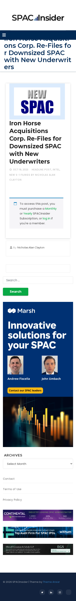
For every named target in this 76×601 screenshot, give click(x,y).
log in (46, 218)
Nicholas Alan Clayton (30, 247)
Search (15, 291)
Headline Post (41, 169)
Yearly (27, 213)
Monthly (51, 208)
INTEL (56, 169)
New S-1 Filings (19, 174)
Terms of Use (12, 489)
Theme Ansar (51, 582)
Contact (9, 479)
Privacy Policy (12, 500)
